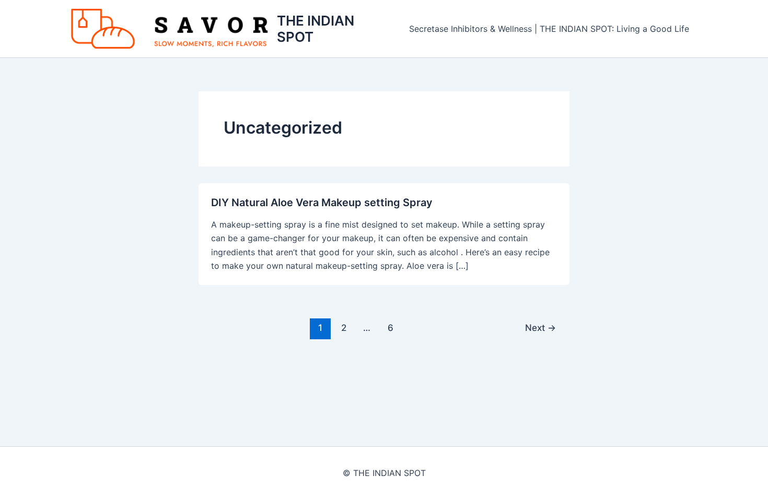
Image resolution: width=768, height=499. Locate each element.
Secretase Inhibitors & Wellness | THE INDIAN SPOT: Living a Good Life (549, 28)
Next (540, 327)
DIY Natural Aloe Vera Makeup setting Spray (322, 202)
